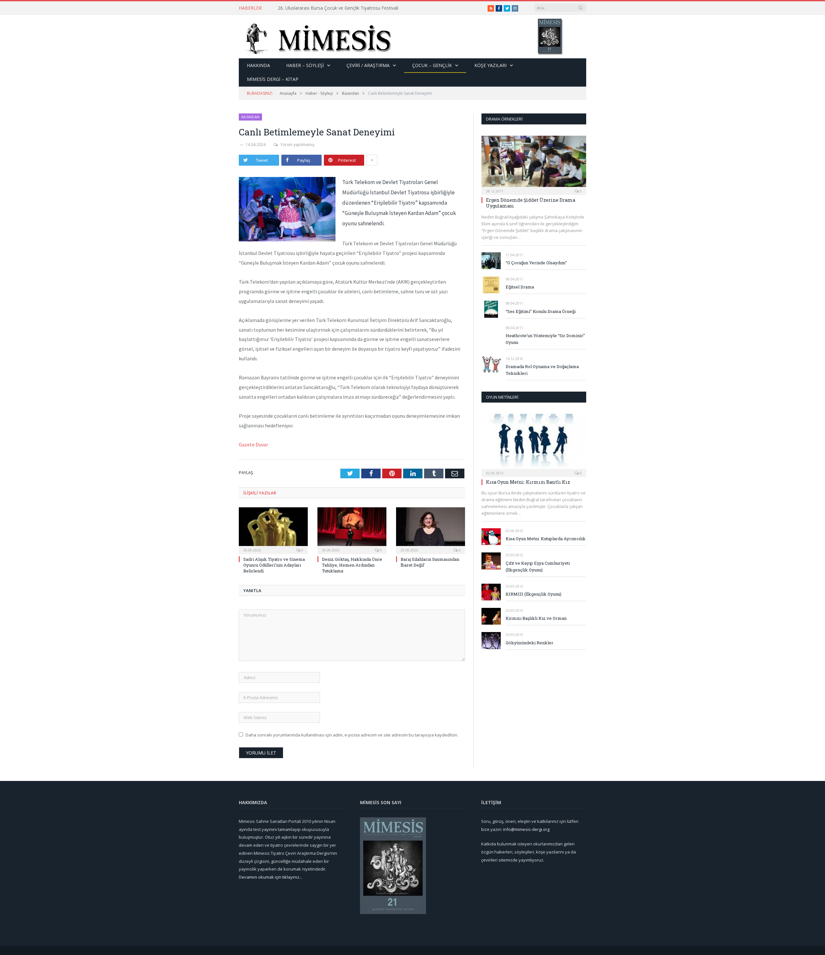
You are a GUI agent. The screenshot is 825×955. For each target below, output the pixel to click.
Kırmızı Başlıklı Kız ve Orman (536, 618)
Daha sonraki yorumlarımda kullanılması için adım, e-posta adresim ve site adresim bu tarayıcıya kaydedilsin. (352, 735)
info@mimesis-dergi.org (526, 829)
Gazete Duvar (253, 444)
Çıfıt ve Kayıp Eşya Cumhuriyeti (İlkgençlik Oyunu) (538, 566)
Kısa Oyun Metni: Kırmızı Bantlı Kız (528, 482)
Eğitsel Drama (520, 287)
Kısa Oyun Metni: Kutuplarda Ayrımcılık (546, 538)
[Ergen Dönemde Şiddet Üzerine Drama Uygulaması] (533, 163)
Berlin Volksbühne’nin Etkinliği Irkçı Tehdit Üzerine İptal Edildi (340, 8)
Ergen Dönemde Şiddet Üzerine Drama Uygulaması (530, 203)
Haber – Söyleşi (305, 65)
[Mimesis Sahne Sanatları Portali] (315, 36)
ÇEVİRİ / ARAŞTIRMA (368, 65)
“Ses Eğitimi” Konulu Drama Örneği (541, 311)
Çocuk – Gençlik (432, 65)
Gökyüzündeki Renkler (529, 643)
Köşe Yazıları (490, 65)
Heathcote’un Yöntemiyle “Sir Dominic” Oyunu (545, 339)
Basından (250, 116)
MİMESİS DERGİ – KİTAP (272, 79)
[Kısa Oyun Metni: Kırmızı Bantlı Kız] (533, 443)
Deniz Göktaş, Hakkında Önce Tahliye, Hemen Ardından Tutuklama (352, 565)
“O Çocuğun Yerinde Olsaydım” (536, 263)
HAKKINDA (258, 65)
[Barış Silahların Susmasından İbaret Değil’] (430, 529)
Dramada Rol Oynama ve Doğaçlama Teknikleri (542, 370)
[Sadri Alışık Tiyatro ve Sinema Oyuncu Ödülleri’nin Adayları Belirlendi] (273, 529)
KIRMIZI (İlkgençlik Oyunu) (533, 594)
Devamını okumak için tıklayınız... (270, 877)
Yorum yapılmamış (297, 144)
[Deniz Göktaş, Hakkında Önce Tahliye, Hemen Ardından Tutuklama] (351, 529)
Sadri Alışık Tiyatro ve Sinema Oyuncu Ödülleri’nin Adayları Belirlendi (274, 565)
